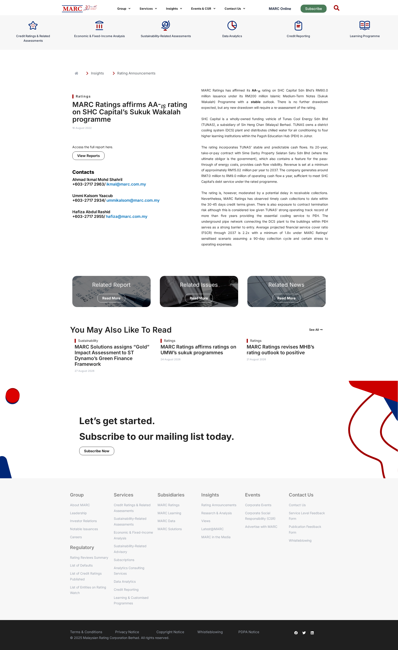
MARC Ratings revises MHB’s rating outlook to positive (280, 349)
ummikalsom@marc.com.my (133, 200)
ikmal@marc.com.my (126, 184)
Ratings (83, 96)
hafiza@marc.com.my (126, 216)
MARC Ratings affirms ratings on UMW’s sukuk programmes (198, 349)
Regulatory (82, 547)
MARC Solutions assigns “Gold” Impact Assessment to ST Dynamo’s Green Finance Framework (112, 355)
